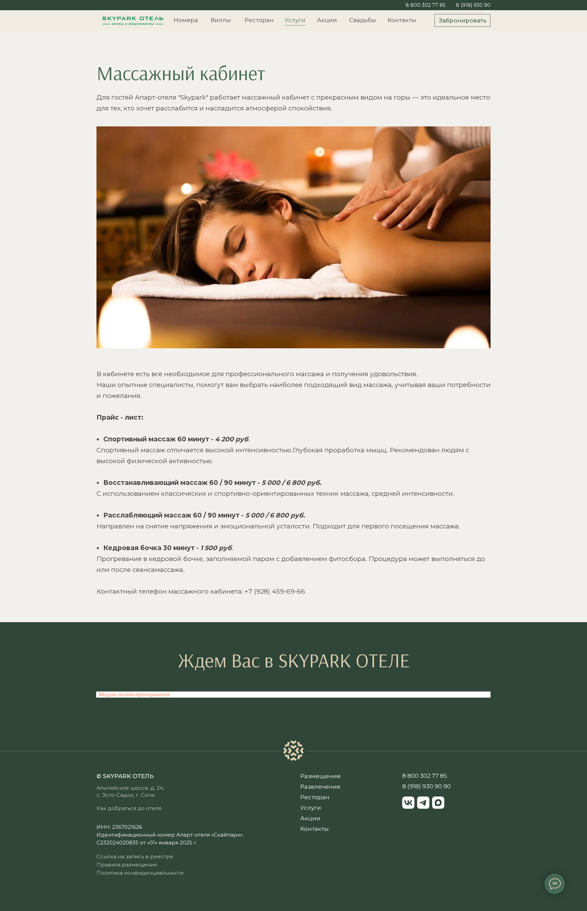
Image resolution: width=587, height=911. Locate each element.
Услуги (295, 20)
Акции (327, 20)
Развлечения (320, 786)
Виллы (221, 20)
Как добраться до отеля (128, 808)
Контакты (402, 20)
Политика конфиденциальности (139, 873)
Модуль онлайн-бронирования (134, 694)
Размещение (320, 776)
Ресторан (259, 20)
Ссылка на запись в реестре (134, 856)
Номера (186, 20)
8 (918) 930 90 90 (426, 786)
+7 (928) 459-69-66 (275, 591)
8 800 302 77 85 (425, 5)
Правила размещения (126, 864)
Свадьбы (362, 20)
